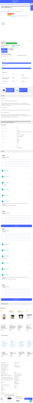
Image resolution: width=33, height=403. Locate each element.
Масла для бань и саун (17, 380)
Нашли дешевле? (4, 51)
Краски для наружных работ (5, 365)
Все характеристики (4, 83)
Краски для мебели (3, 368)
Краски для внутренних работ (5, 364)
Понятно (9, 398)
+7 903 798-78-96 (16, 383)
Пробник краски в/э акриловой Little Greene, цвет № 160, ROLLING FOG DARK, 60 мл (12, 327)
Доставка (2, 386)
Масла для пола (16, 379)
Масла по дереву (16, 376)
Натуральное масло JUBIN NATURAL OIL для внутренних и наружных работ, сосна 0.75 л (4, 327)
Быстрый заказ (11, 49)
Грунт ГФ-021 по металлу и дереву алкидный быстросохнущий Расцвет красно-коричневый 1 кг (22, 353)
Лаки (15, 364)
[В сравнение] (5, 310)
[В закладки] (6, 310)
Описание (2, 11)
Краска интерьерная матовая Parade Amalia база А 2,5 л (29, 327)
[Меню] (1, 1)
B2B (1, 391)
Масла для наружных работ (18, 375)
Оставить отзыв (16, 299)
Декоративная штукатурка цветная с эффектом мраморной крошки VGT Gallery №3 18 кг (20, 327)
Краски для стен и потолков (4, 369)
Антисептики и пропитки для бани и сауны (6, 377)
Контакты (2, 390)
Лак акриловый (16, 365)
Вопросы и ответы (19, 11)
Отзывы (13, 11)
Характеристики (8, 11)
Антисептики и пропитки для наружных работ (7, 378)
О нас (1, 383)
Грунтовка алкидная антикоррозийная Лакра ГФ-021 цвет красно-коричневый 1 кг (5, 353)
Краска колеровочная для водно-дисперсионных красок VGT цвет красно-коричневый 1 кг (13, 353)
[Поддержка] (31, 1)
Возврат (2, 387)
